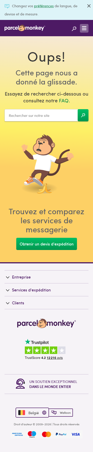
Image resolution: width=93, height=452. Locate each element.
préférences (44, 5)
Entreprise (21, 277)
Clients (18, 302)
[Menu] (84, 28)
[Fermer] (89, 6)
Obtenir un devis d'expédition (47, 244)
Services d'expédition (31, 290)
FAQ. (64, 100)
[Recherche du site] (74, 28)
